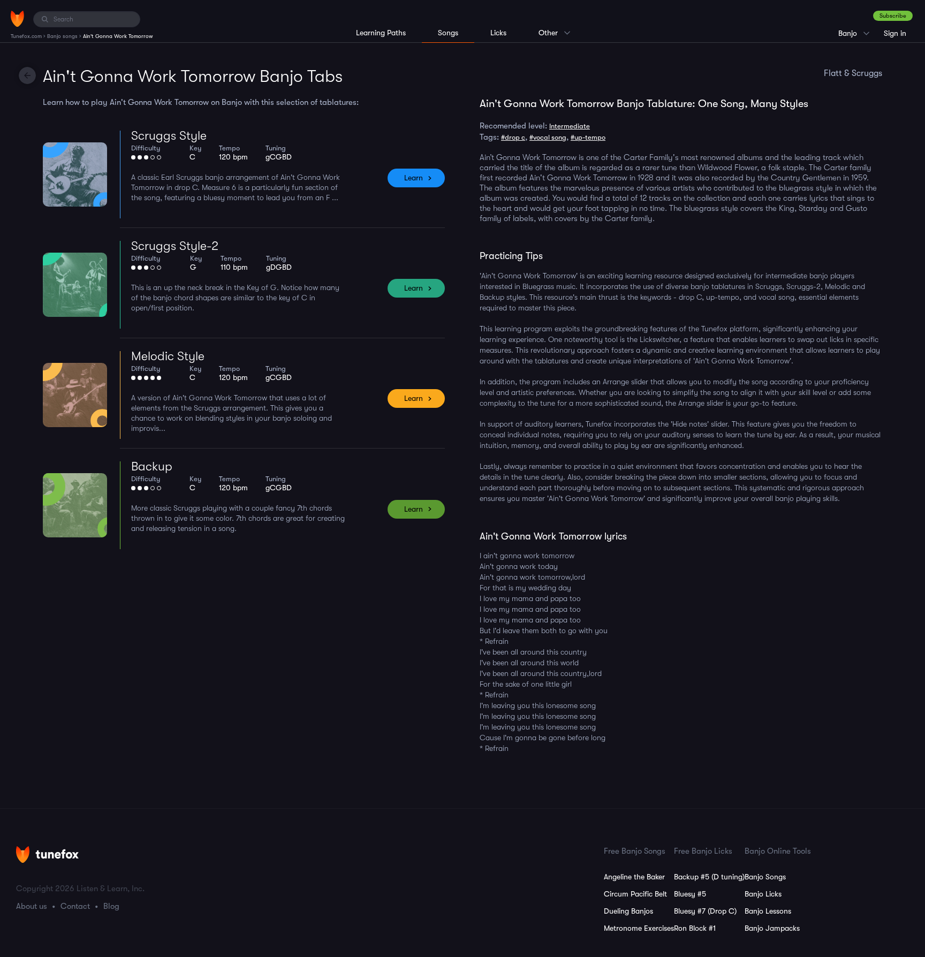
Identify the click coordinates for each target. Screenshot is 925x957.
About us (31, 906)
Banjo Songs (765, 876)
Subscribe (892, 15)
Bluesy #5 (690, 894)
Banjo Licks (763, 894)
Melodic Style (167, 356)
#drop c (513, 137)
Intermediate (569, 126)
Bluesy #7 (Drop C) (705, 911)
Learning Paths (381, 32)
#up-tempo (588, 137)
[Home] (17, 19)
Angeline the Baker (634, 876)
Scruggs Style (169, 135)
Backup (151, 466)
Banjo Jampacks (772, 928)
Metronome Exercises (639, 928)
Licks (498, 32)
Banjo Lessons (768, 911)
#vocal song (547, 137)
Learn (413, 177)
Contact (75, 906)
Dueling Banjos (628, 911)
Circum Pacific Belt (635, 894)
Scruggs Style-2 (174, 246)
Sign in (895, 33)
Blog (111, 906)
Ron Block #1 (695, 928)
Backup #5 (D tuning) (709, 876)
